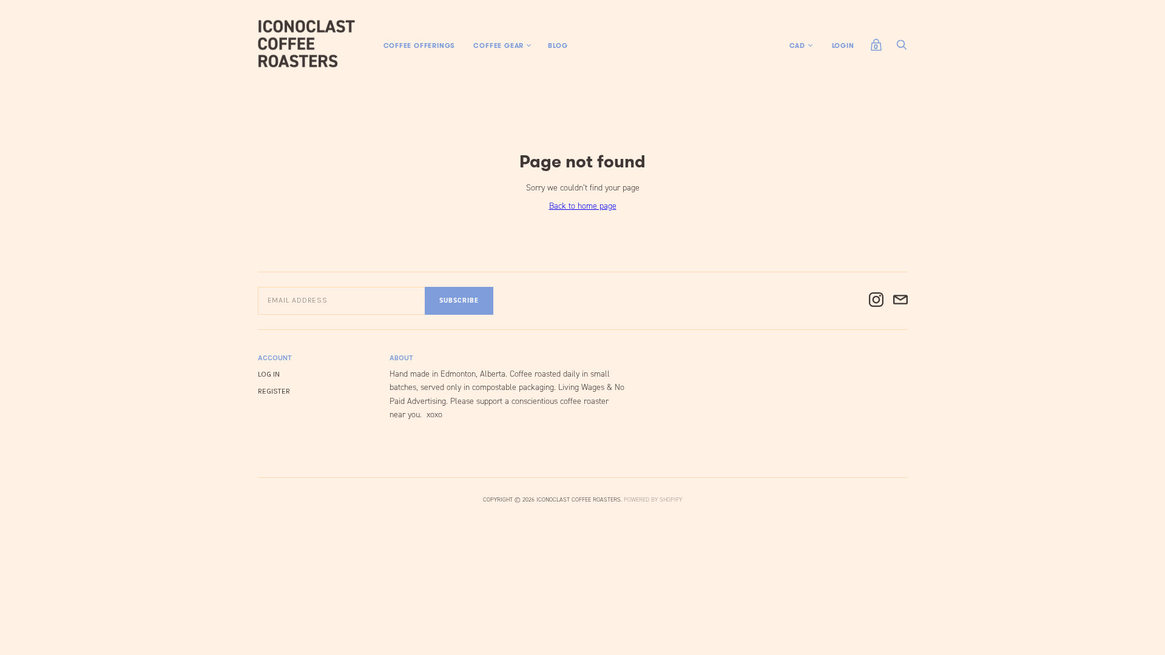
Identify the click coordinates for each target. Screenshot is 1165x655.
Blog (557, 45)
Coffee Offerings (419, 45)
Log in (269, 374)
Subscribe (459, 300)
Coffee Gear (498, 45)
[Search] (902, 48)
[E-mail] (900, 300)
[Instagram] (876, 300)
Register (274, 391)
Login (843, 45)
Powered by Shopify (653, 499)
